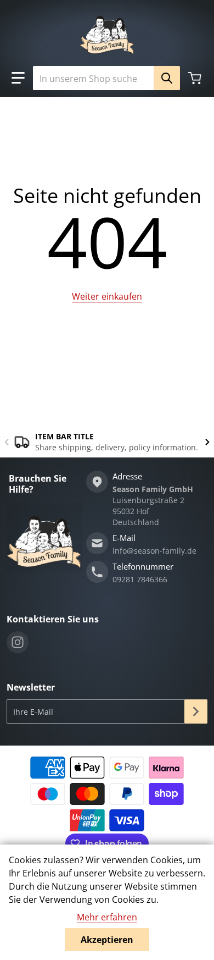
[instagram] (18, 642)
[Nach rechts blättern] (207, 442)
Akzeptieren (107, 940)
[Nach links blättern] (6, 442)
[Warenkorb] (195, 78)
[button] (18, 78)
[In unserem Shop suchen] (167, 78)
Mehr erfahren (107, 917)
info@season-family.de (154, 550)
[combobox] (102, 78)
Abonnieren (195, 711)
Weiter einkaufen (107, 296)
